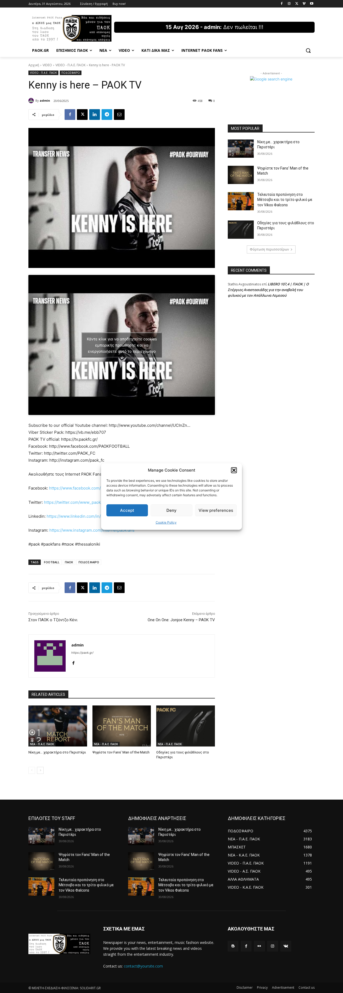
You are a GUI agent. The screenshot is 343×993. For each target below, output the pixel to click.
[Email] (119, 114)
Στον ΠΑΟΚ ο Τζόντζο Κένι (52, 619)
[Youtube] (311, 4)
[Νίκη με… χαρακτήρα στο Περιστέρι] (57, 725)
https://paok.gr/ (82, 652)
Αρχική (33, 65)
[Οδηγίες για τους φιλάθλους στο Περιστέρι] (185, 725)
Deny (171, 510)
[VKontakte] (286, 946)
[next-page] (40, 770)
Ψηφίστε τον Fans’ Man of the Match (121, 752)
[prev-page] (31, 770)
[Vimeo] (304, 4)
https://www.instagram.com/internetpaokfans (92, 530)
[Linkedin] (94, 114)
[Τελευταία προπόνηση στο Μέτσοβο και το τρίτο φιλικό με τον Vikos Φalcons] (241, 201)
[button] (234, 470)
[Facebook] (282, 4)
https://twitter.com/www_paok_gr (75, 502)
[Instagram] (289, 4)
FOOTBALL (51, 562)
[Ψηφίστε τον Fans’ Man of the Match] (121, 725)
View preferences (216, 510)
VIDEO (47, 65)
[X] (297, 4)
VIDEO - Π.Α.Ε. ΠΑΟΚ (70, 65)
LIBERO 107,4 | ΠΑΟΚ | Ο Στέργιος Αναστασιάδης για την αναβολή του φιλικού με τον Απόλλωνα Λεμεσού (268, 290)
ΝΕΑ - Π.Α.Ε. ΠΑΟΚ (42, 744)
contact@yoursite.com (143, 966)
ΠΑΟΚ (69, 562)
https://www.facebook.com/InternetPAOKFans (92, 488)
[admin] (31, 100)
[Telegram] (107, 114)
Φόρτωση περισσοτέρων (269, 249)
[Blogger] (233, 946)
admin (45, 100)
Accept (127, 510)
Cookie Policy (166, 522)
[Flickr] (259, 946)
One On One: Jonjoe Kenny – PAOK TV (181, 619)
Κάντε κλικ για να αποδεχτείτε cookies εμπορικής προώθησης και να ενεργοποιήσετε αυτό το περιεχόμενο (122, 344)
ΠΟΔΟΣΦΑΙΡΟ (70, 73)
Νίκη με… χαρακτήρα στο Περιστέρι (57, 752)
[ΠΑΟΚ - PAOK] (71, 28)
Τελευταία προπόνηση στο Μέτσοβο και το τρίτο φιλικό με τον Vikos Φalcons (284, 199)
